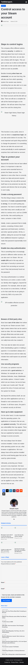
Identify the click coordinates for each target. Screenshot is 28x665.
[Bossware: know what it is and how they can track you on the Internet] (7, 530)
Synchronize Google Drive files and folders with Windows (20, 550)
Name (3, 582)
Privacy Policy (14, 662)
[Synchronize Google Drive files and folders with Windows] (21, 544)
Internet (3, 5)
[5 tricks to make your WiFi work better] (7, 545)
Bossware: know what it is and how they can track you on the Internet (7, 536)
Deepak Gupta (6, 21)
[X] (7, 490)
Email (3, 588)
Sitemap (21, 662)
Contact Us (7, 662)
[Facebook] (3, 490)
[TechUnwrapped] (7, 2)
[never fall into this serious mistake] (21, 530)
